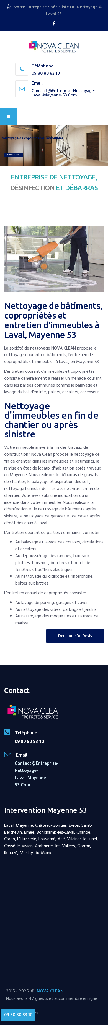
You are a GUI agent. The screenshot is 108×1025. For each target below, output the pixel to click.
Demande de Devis (75, 635)
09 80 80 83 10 (46, 73)
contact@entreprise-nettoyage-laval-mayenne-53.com (64, 93)
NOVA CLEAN (50, 991)
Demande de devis (13, 154)
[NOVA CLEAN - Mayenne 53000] (54, 47)
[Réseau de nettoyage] (54, 23)
